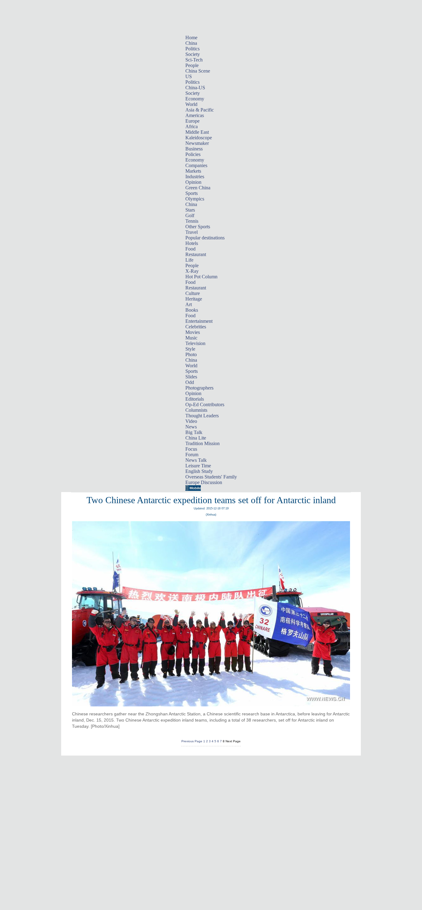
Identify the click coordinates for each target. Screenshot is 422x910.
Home (191, 37)
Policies (192, 154)
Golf (189, 215)
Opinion (193, 182)
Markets (193, 171)
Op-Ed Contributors (204, 404)
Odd (189, 382)
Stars (190, 210)
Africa (191, 126)
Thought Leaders (202, 415)
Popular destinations (205, 237)
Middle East (197, 132)
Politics (192, 48)
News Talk (196, 460)
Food (190, 248)
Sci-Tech (194, 59)
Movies (192, 332)
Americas (194, 115)
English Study (199, 471)
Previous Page (191, 741)
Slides (191, 376)
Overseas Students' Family (211, 476)
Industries (194, 176)
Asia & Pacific (199, 109)
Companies (196, 165)
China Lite (195, 437)
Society (192, 54)
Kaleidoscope (198, 137)
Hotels (191, 243)
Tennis (191, 221)
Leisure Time (198, 465)
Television (195, 343)
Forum (191, 454)
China (191, 43)
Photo (191, 354)
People (192, 65)
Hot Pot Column (201, 276)
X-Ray (192, 271)
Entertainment (199, 321)
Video (191, 421)
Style (190, 349)
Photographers (199, 387)
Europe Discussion (203, 482)
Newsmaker (197, 143)
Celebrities (195, 326)
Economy (194, 98)
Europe (192, 121)
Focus (191, 449)
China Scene (197, 71)
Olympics (194, 198)
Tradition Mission (202, 443)
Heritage (193, 298)
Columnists (196, 410)
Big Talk (193, 432)
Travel (191, 232)
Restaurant (195, 254)
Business (194, 148)
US (188, 76)
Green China (197, 187)
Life (189, 260)
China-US (195, 87)
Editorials (194, 399)
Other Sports (197, 226)
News (191, 426)
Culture (192, 293)
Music (191, 337)
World (191, 104)
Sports (191, 193)
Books (191, 310)
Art (188, 304)
